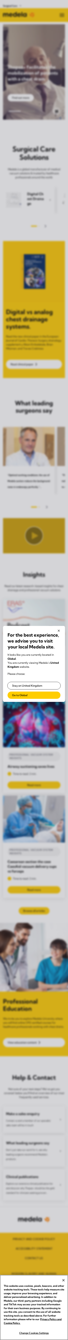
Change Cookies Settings (34, 1332)
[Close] (63, 1280)
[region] (34, 1307)
